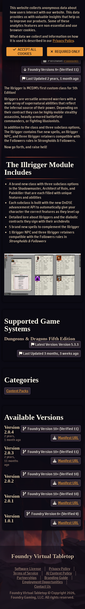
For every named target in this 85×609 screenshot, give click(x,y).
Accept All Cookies (26, 51)
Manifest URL (68, 438)
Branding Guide (56, 578)
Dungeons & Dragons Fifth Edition (39, 338)
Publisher (71, 60)
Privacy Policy (63, 41)
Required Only (67, 51)
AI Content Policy (59, 573)
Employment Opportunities (42, 582)
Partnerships (27, 578)
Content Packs (17, 391)
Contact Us (42, 586)
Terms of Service (25, 573)
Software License (28, 569)
